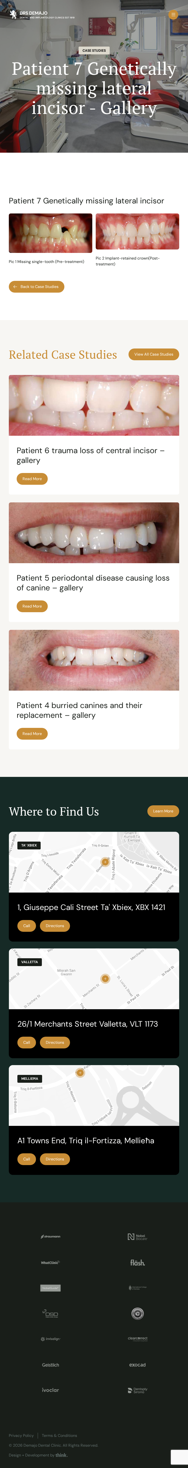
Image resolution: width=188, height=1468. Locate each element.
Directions (55, 925)
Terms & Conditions (59, 1435)
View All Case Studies (153, 354)
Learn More (163, 811)
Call (26, 925)
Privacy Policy (21, 1435)
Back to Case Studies (40, 286)
